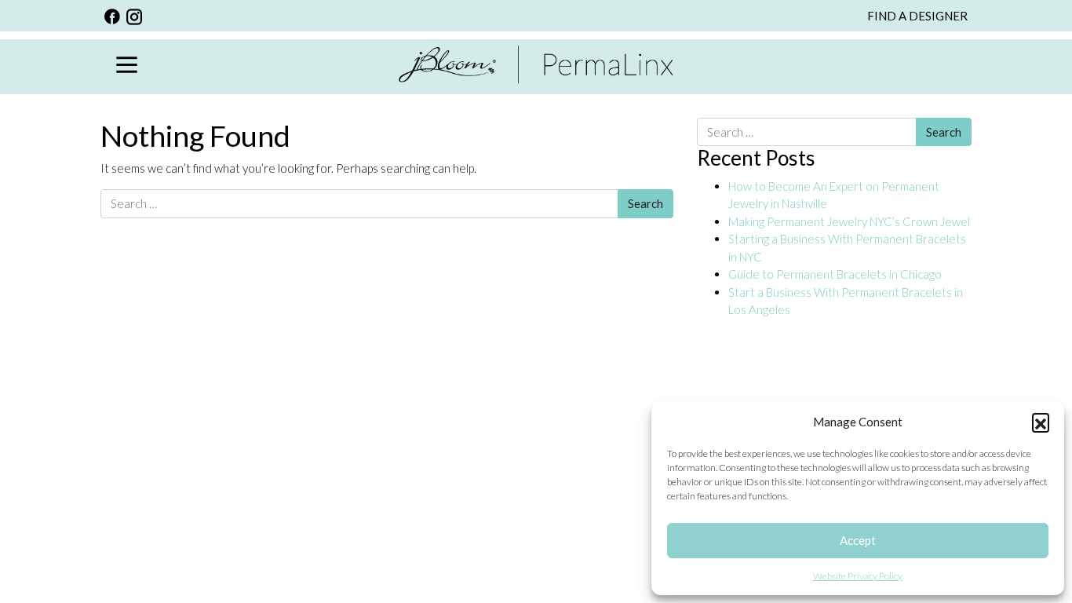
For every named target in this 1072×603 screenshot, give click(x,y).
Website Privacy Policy (857, 576)
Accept (858, 540)
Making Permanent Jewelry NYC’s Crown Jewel (849, 221)
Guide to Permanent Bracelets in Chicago (835, 274)
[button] (1040, 421)
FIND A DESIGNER (917, 16)
